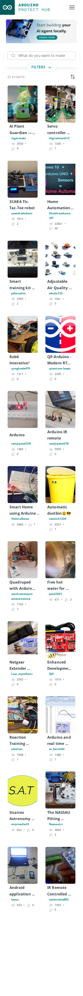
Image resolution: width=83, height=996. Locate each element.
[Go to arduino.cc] (7, 7)
